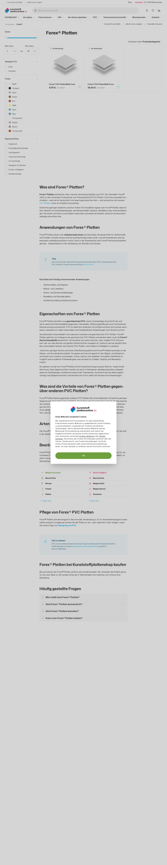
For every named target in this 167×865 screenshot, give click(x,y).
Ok (83, 455)
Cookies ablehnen (86, 436)
